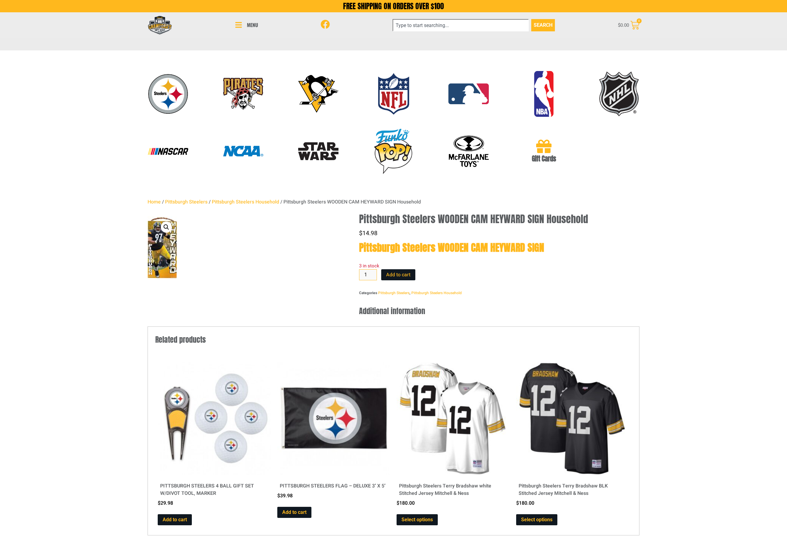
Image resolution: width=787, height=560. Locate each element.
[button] (166, 227)
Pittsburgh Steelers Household (245, 202)
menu (252, 25)
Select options (417, 520)
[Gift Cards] (544, 146)
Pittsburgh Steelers (186, 202)
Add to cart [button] (175, 520)
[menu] (238, 25)
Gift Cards (544, 159)
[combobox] (461, 25)
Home (154, 202)
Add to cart (398, 274)
